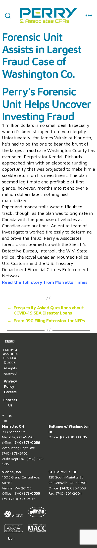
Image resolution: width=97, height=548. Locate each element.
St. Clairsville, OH (63, 472)
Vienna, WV (11, 472)
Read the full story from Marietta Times (45, 282)
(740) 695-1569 (73, 488)
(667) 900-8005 (73, 437)
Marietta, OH (13, 426)
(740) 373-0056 (26, 442)
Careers (10, 392)
